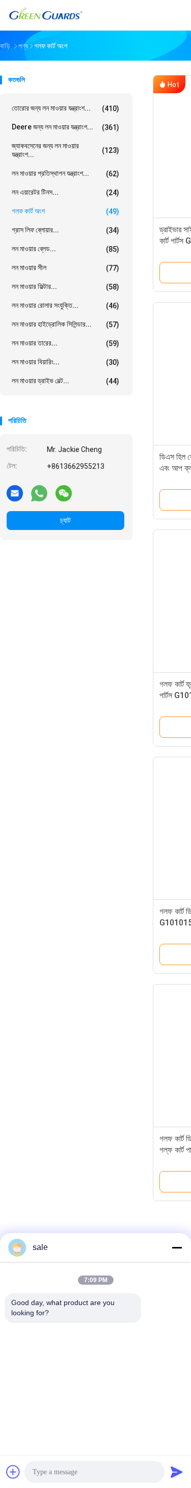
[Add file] (13, 1471)
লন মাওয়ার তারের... (65, 343)
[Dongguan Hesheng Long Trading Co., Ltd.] (45, 15)
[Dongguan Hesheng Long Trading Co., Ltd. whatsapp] (39, 493)
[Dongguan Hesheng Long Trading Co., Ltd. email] (15, 493)
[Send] (177, 1471)
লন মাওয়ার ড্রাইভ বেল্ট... (65, 381)
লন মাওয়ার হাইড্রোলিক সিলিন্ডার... (65, 324)
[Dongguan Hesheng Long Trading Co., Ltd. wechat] (64, 493)
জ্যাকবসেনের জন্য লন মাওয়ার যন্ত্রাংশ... (65, 150)
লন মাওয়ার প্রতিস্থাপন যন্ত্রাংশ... (65, 173)
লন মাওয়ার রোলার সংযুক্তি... (65, 305)
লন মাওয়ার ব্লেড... (65, 249)
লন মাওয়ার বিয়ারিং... (65, 362)
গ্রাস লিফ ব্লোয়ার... (65, 230)
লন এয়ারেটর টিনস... (65, 192)
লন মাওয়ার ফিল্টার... (65, 286)
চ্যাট (65, 520)
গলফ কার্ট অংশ (65, 211)
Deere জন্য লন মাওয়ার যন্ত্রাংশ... (65, 127)
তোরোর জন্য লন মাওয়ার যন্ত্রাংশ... (65, 108)
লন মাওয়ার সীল (65, 267)
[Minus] (177, 1247)
